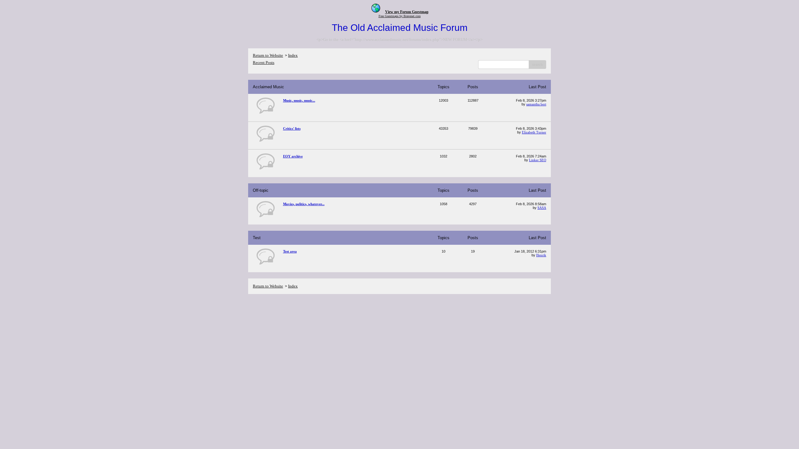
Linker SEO (537, 160)
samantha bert (536, 104)
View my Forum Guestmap (407, 12)
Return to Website (268, 55)
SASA (541, 208)
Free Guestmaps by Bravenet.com (400, 16)
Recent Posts (263, 62)
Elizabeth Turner (534, 132)
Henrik (541, 255)
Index (293, 55)
